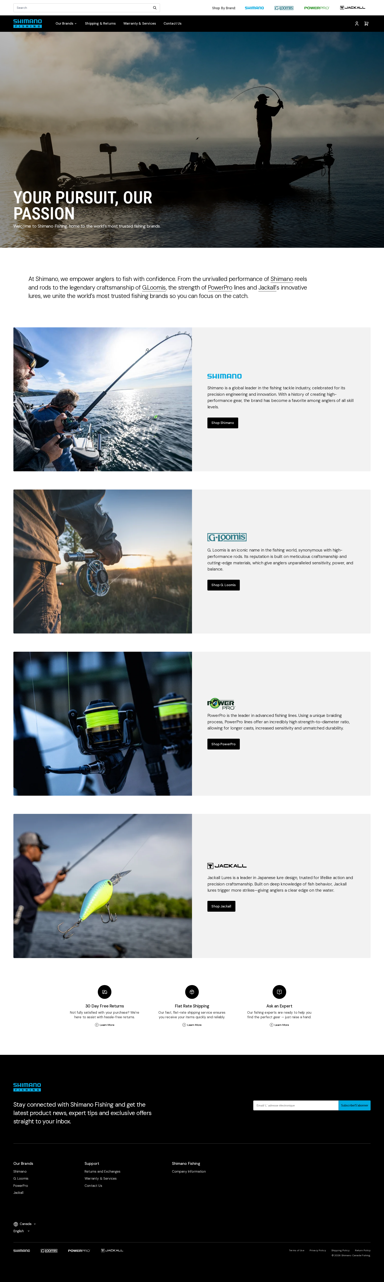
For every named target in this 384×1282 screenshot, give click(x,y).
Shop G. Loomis (223, 585)
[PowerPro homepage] (317, 8)
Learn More (107, 1025)
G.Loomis (154, 287)
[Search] (154, 8)
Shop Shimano (222, 423)
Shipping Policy (340, 1250)
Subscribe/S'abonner (354, 1105)
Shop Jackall (221, 906)
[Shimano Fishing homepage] (29, 23)
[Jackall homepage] (353, 8)
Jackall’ (267, 287)
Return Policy (363, 1250)
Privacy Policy (318, 1250)
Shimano (282, 279)
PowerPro (220, 287)
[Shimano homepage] (254, 8)
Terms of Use (296, 1250)
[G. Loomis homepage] (284, 8)
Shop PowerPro (223, 744)
